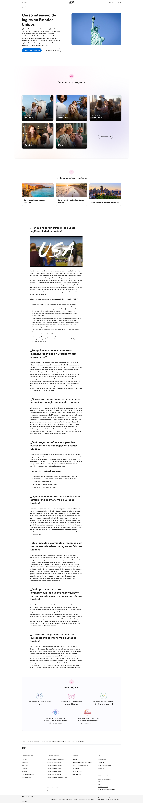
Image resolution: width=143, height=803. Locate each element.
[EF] (71, 2)
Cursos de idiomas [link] (46, 741)
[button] (25, 2)
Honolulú (64, 320)
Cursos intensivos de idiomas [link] (61, 741)
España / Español (28, 797)
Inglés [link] (72, 741)
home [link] (23, 741)
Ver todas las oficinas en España (106, 789)
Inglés (25, 7)
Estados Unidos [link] (80, 741)
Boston (57, 320)
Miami (46, 320)
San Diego (51, 320)
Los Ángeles (39, 320)
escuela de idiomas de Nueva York (42, 513)
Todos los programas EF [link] (33, 741)
